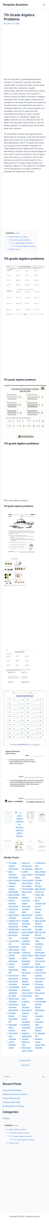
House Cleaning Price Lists (39, 915)
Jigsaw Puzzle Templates (26, 1019)
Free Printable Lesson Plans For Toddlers (27, 883)
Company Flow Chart (11, 1102)
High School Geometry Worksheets (13, 1007)
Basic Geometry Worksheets (13, 875)
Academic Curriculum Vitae (26, 1027)
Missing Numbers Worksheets (13, 903)
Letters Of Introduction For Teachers (27, 866)
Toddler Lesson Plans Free (27, 875)
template (6, 1118)
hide (17, 233)
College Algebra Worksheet (13, 958)
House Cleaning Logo (11, 1098)
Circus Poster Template (12, 1090)
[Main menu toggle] (44, 4)
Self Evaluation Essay (39, 1016)
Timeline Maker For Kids (26, 1042)
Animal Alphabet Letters (12, 1045)
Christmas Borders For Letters (39, 987)
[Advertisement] (24, 51)
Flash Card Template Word (26, 909)
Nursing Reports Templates (13, 1106)
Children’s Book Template (26, 1004)
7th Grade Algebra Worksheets (13, 866)
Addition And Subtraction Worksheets (14, 924)
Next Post (25, 1065)
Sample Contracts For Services (15, 1094)
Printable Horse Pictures (38, 883)
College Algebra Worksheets (13, 889)
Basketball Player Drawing (13, 1027)
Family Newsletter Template (26, 961)
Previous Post (25, 1060)
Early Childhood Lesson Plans (27, 952)
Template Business (15, 4)
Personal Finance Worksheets (40, 950)
